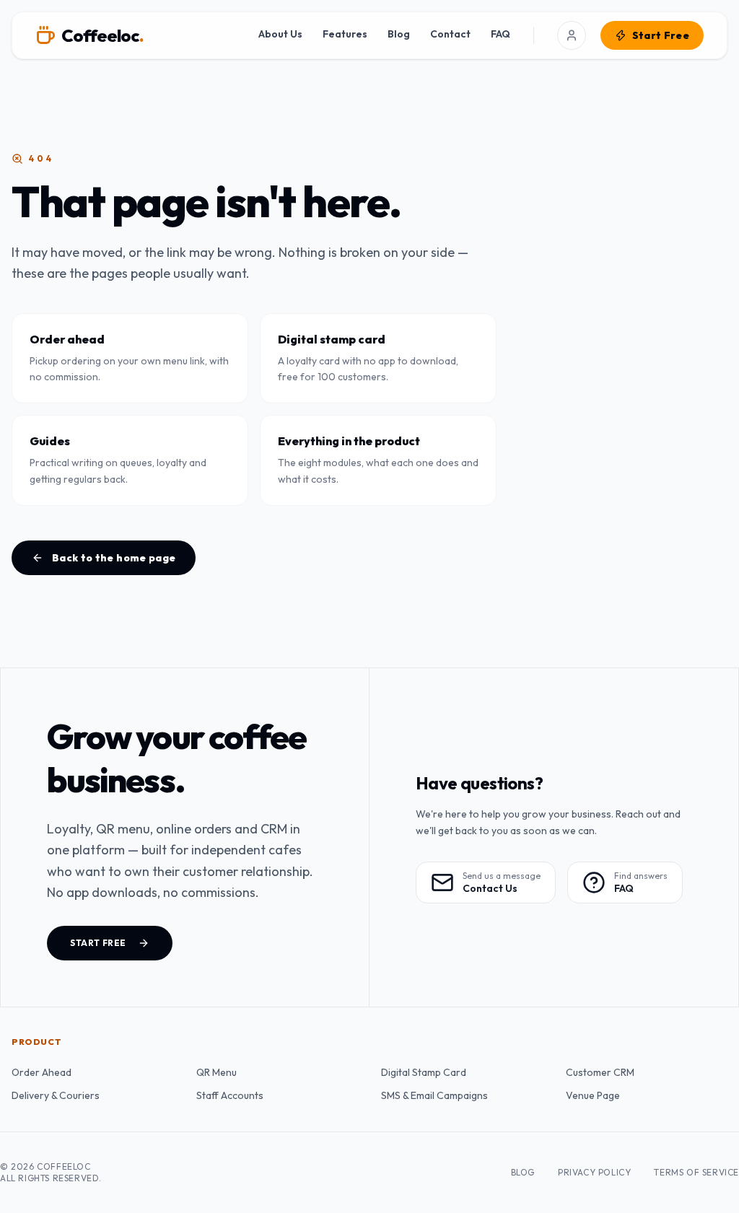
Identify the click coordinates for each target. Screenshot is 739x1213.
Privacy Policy (594, 1172)
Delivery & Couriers (56, 1095)
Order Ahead (41, 1072)
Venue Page (593, 1095)
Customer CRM (600, 1072)
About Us (280, 33)
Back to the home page (113, 557)
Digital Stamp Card (423, 1072)
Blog (399, 33)
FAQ (500, 33)
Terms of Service (696, 1172)
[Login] (571, 35)
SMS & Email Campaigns (434, 1095)
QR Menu (216, 1072)
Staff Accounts (229, 1095)
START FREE (98, 942)
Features (345, 33)
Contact (450, 33)
